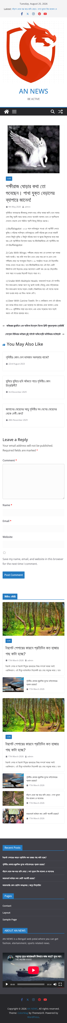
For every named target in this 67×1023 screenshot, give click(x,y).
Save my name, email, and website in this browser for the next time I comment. (33, 561)
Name (7, 505)
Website (8, 537)
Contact (7, 905)
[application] (33, 970)
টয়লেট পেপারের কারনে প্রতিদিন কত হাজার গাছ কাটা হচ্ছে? (32, 650)
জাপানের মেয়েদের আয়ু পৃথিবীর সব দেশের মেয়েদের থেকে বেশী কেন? (31, 411)
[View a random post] (60, 112)
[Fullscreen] (60, 984)
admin (27, 206)
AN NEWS (33, 91)
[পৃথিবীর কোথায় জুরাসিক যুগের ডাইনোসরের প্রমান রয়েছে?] (13, 685)
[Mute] (55, 984)
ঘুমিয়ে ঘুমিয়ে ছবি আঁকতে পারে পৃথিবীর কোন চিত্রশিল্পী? (28, 383)
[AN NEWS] (6, 112)
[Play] (6, 984)
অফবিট (9, 178)
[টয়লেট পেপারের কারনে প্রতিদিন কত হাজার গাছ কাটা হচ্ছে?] (33, 619)
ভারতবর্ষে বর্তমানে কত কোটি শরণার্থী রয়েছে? (42, 813)
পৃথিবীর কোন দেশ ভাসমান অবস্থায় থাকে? (27, 357)
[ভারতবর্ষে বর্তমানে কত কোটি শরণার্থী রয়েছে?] (13, 816)
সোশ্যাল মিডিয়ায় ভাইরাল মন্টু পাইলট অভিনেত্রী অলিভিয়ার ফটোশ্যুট (32, 334)
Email (7, 521)
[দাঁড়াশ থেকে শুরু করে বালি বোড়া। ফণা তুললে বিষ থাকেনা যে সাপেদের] (13, 799)
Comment (10, 460)
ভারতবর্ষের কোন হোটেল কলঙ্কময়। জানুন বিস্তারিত (22, 885)
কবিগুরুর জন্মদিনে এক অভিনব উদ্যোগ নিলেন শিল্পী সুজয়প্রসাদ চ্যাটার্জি (35, 325)
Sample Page (10, 919)
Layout (6, 912)
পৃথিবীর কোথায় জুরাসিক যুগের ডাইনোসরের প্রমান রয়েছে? (41, 682)
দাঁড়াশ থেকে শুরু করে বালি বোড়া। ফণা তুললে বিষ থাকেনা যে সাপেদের (43, 796)
